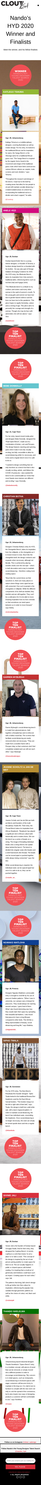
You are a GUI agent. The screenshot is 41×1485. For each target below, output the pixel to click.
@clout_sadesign (29, 1442)
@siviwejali (9, 1300)
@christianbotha (11, 612)
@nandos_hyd (20, 1451)
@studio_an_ (10, 877)
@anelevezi (9, 321)
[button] (38, 5)
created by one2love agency (19, 1472)
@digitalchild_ (10, 1029)
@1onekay (9, 199)
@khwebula (9, 1130)
